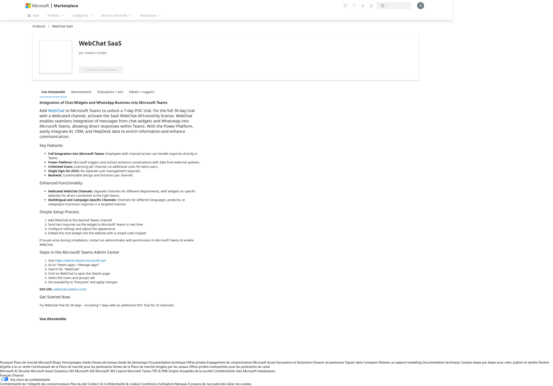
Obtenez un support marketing (400, 362)
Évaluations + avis (110, 92)
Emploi (174, 371)
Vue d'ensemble (53, 92)
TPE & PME (160, 371)
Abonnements (81, 92)
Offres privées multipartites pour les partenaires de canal (229, 366)
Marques (181, 384)
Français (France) (12, 375)
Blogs (57, 362)
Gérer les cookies (239, 384)
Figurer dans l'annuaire (361, 362)
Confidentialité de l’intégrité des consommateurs (35, 384)
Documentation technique (167, 362)
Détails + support (141, 92)
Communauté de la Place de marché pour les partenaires (71, 366)
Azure (49, 371)
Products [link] (39, 26)
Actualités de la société (196, 371)
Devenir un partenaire (328, 362)
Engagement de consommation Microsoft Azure (241, 362)
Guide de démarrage (133, 362)
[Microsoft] (37, 5)
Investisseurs (266, 371)
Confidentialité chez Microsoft (235, 371)
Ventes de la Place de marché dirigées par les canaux (150, 366)
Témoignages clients (76, 362)
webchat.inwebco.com (70, 289)
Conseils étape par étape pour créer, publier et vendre (499, 362)
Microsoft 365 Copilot (111, 371)
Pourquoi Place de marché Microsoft (26, 362)
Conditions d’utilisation (157, 384)
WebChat (56, 110)
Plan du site (78, 384)
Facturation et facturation (294, 362)
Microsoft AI (8, 371)
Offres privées (196, 362)
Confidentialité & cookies (122, 384)
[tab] (54, 91)
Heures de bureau (104, 362)
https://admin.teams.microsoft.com (80, 260)
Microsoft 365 (85, 371)
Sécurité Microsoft (31, 371)
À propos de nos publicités (207, 384)
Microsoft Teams (139, 371)
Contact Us (95, 384)
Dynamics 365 (64, 371)
